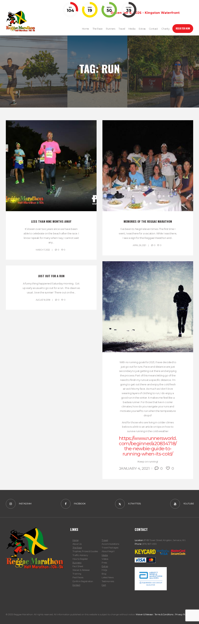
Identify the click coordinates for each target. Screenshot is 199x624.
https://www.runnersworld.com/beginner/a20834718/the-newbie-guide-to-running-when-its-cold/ (148, 446)
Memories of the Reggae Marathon (148, 221)
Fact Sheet (77, 566)
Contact (76, 585)
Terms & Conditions (163, 614)
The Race (77, 547)
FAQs (104, 570)
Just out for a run (51, 276)
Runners (76, 562)
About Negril (108, 551)
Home (93, 78)
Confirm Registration (82, 581)
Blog (104, 573)
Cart (104, 585)
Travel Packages (110, 547)
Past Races (77, 577)
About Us (77, 544)
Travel (105, 540)
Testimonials (108, 581)
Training (76, 573)
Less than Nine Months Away (51, 221)
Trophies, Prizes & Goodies (85, 551)
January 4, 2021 (134, 468)
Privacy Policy (182, 614)
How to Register (80, 559)
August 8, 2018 (43, 300)
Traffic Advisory (80, 555)
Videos (105, 559)
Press (104, 562)
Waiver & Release (81, 570)
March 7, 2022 (43, 250)
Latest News (107, 577)
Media (105, 555)
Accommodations (110, 544)
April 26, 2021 (139, 245)
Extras (105, 566)
